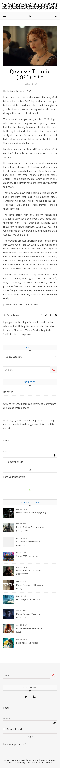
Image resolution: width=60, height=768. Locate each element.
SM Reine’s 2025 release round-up (28, 543)
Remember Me (15, 461)
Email (6, 440)
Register (8, 391)
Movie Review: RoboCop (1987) (31, 512)
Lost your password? (15, 476)
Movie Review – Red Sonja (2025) (29, 630)
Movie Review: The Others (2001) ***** (29, 572)
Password (8, 451)
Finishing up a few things (28, 599)
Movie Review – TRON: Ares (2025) (29, 587)
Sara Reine (13, 315)
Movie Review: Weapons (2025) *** (28, 615)
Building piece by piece (27, 642)
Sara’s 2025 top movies (27, 556)
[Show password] (54, 455)
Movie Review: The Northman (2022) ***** (30, 529)
